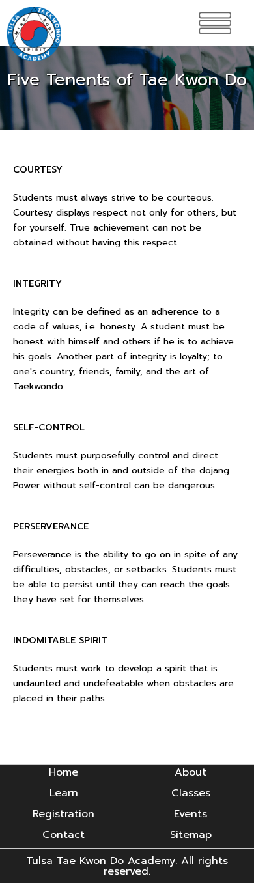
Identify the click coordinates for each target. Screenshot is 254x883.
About (190, 772)
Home (63, 772)
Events (190, 814)
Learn (63, 793)
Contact (63, 835)
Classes (190, 793)
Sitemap (191, 835)
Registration (63, 814)
